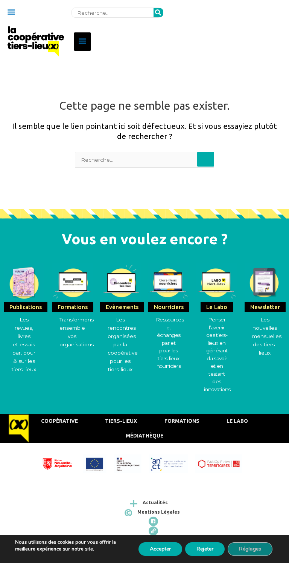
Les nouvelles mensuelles (266, 328)
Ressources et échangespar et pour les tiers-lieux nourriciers (170, 343)
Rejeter (204, 548)
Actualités (155, 502)
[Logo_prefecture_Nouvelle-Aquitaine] (131, 463)
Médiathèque (144, 436)
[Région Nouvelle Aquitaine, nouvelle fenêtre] (61, 463)
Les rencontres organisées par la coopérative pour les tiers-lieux (123, 344)
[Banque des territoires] (222, 463)
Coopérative (59, 421)
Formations (181, 421)
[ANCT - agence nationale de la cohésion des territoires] (172, 463)
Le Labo (237, 421)
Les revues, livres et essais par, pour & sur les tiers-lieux (24, 344)
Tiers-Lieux (121, 421)
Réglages (250, 548)
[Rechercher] (158, 13)
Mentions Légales (158, 511)
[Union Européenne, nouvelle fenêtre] (98, 463)
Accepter (160, 548)
